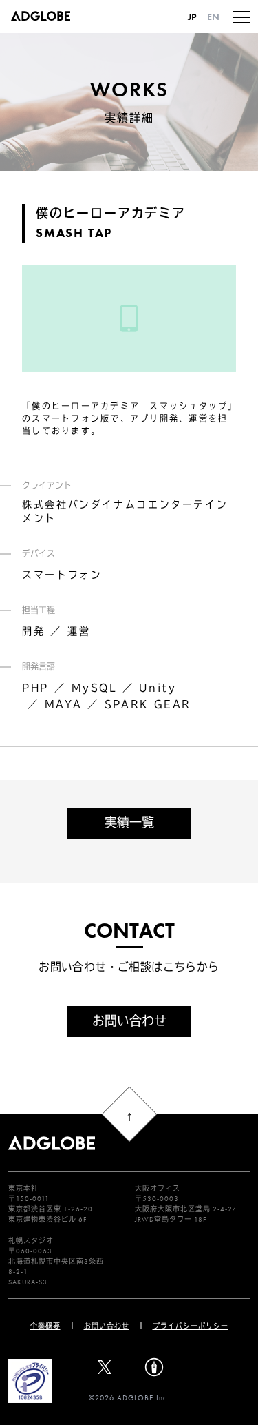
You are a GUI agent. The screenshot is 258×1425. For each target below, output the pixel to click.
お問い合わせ (129, 1021)
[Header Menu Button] (241, 16)
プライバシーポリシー (190, 1326)
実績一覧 (129, 822)
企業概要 (45, 1326)
